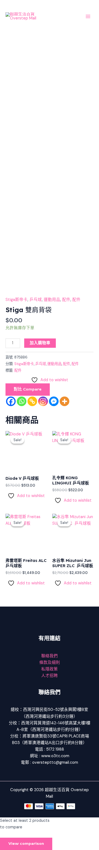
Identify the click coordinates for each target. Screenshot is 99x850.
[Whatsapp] (21, 401)
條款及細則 (49, 662)
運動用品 (52, 299)
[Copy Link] (32, 401)
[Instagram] (43, 401)
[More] (64, 401)
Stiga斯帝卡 (17, 299)
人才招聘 (49, 675)
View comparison (26, 843)
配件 (66, 299)
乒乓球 (35, 299)
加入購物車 (40, 343)
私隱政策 (49, 669)
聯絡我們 (49, 656)
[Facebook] (11, 401)
